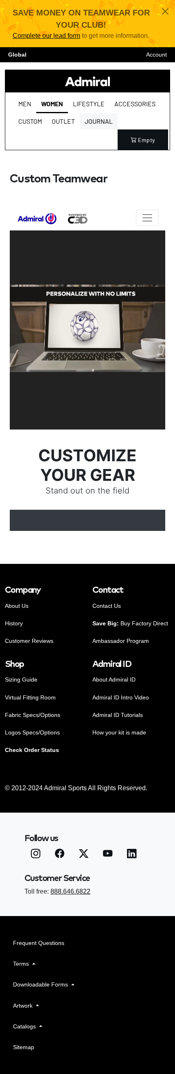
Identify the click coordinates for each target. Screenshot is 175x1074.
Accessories (134, 103)
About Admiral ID (114, 679)
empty (146, 139)
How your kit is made (119, 732)
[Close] (165, 11)
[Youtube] (107, 855)
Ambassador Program (120, 641)
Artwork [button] (23, 1005)
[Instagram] (35, 855)
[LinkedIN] (131, 855)
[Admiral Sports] (87, 81)
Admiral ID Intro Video (120, 697)
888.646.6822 (70, 891)
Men (24, 103)
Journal (99, 121)
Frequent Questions (38, 943)
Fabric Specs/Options (32, 715)
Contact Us (106, 606)
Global (17, 54)
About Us (16, 606)
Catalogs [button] (25, 1026)
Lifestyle (89, 103)
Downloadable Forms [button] (41, 984)
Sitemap (23, 1047)
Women (52, 103)
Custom (30, 121)
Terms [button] (22, 963)
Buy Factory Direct (130, 623)
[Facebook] (59, 855)
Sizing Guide (21, 679)
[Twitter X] (83, 855)
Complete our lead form (46, 35)
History (14, 623)
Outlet (63, 121)
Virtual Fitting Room (30, 697)
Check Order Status (32, 750)
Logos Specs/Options (32, 732)
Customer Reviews (29, 641)
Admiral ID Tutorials (117, 715)
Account (156, 54)
